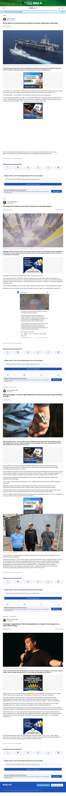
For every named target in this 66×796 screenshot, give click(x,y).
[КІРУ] (62, 8)
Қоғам (4, 198)
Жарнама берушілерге (57, 785)
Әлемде (4, 15)
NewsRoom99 (15, 693)
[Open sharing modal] (41, 375)
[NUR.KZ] (33, 8)
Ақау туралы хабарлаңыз (43, 785)
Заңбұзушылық (12, 387)
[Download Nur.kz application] (33, 3)
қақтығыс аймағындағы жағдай (27, 101)
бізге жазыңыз (18, 158)
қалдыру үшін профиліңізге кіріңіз (32, 179)
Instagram (57, 191)
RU (59, 8)
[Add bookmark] (58, 375)
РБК (49, 70)
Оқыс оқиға (5, 387)
